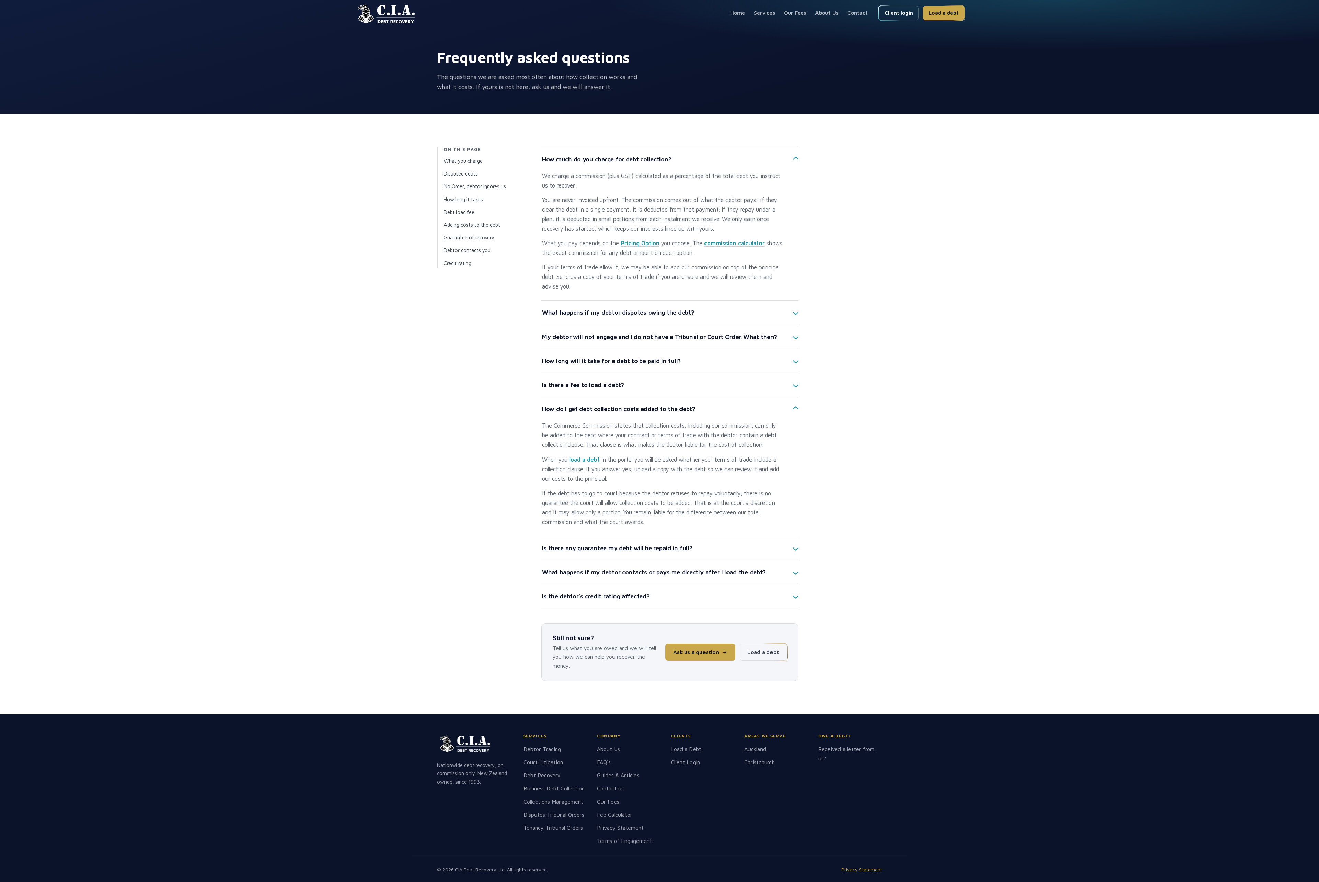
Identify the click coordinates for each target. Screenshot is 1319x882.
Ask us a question (696, 652)
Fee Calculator (614, 815)
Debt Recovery (542, 775)
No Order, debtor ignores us (475, 186)
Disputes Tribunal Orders (553, 815)
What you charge (463, 161)
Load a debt (944, 13)
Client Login (685, 762)
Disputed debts (461, 174)
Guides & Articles (618, 775)
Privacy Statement (620, 828)
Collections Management (553, 802)
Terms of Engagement (624, 841)
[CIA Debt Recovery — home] (386, 14)
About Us (826, 13)
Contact (857, 13)
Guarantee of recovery (469, 237)
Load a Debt (686, 749)
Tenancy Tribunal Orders (553, 828)
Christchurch (759, 762)
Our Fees (795, 13)
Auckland (755, 749)
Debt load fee (459, 212)
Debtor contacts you (467, 250)
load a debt (584, 459)
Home (737, 13)
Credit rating (457, 263)
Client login (898, 13)
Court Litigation (543, 762)
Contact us (610, 788)
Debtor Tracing (542, 749)
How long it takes (463, 199)
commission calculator (734, 243)
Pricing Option (640, 243)
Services (764, 13)
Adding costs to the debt (472, 225)
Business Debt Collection (554, 788)
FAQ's (604, 762)
